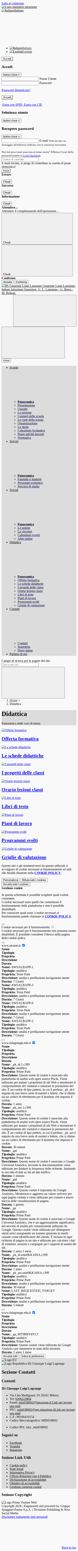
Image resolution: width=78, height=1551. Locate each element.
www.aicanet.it (11, 945)
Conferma (21, 282)
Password (45, 83)
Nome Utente (47, 78)
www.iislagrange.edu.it (17, 1043)
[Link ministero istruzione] (19, 7)
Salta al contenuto (13, 3)
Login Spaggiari (32, 155)
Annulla (7, 282)
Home (13, 700)
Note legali (16, 1469)
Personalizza (10, 880)
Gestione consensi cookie (26, 1487)
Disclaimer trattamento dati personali (25, 1516)
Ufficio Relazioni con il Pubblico (30, 1476)
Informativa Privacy (22, 1472)
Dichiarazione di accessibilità (28, 1479)
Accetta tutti (16, 884)
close (6, 360)
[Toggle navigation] (33, 342)
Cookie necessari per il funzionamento (26, 927)
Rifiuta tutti (34, 880)
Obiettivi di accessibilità (25, 1483)
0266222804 (23, 1399)
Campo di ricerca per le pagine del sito (26, 660)
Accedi (7, 58)
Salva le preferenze (32, 1356)
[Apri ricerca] (44, 311)
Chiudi (6, 181)
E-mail (43, 140)
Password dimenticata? (16, 90)
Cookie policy (18, 1465)
